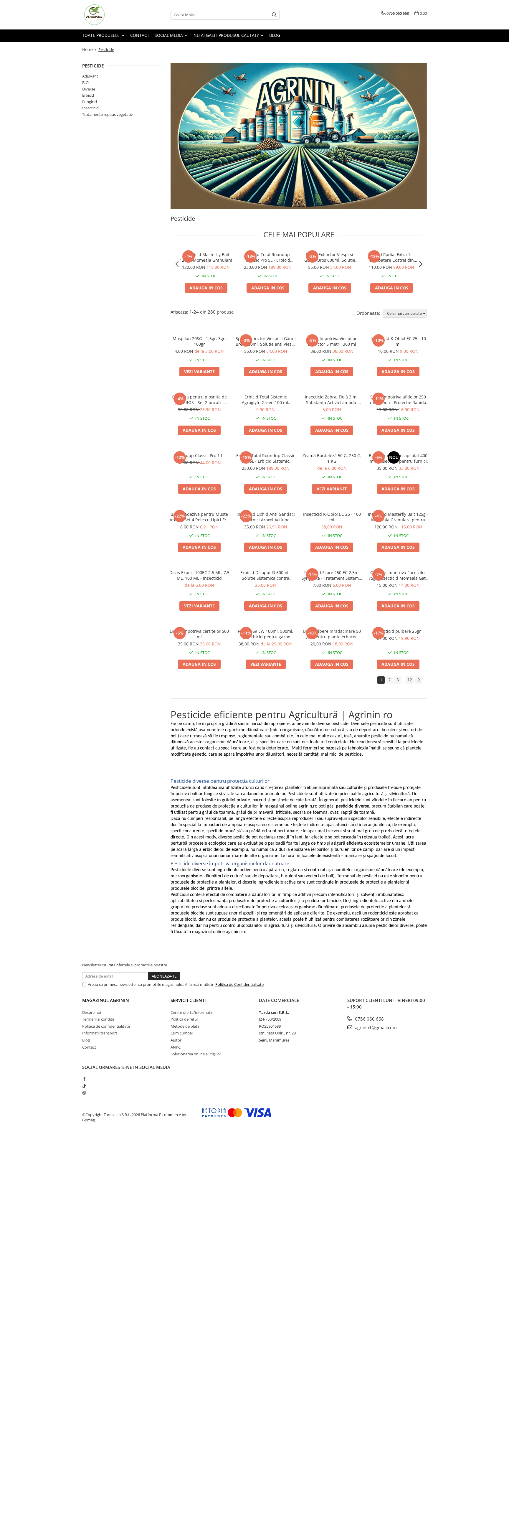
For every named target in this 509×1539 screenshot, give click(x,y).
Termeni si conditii (98, 1019)
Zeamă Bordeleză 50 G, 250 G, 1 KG (332, 458)
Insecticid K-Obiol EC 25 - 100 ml (332, 517)
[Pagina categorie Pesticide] (299, 136)
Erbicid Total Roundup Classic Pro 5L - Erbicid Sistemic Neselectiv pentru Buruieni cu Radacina (268, 257)
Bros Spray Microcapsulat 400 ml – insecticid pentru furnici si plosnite (398, 458)
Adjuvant (90, 76)
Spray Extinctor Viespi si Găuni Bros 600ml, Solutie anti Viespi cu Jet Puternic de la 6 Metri (329, 257)
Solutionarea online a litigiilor (196, 1054)
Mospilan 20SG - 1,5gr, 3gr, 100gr (199, 341)
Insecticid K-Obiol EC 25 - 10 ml (398, 341)
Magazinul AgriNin (105, 1000)
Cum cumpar (182, 1033)
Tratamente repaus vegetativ (107, 114)
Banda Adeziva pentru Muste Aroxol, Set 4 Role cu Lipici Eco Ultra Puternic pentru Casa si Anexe (199, 517)
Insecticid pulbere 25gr (398, 631)
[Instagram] (84, 1092)
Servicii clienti (188, 1000)
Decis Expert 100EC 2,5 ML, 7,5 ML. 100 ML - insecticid (199, 575)
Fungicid (89, 101)
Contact (139, 35)
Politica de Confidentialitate (239, 984)
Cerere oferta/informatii (191, 1012)
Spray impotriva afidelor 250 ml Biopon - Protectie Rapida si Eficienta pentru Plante (398, 399)
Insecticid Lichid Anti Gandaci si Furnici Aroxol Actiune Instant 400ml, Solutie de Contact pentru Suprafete (266, 517)
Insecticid (90, 108)
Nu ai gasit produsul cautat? (227, 35)
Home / (89, 49)
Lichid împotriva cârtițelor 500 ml (199, 634)
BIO (85, 82)
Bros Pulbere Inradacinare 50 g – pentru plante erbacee (332, 634)
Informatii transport (99, 1033)
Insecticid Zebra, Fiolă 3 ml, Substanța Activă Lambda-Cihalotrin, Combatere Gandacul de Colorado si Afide (332, 399)
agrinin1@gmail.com (375, 1027)
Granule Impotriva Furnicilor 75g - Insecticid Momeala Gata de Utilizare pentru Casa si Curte (398, 575)
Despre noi (91, 1012)
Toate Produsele (101, 35)
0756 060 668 (369, 1019)
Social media (169, 35)
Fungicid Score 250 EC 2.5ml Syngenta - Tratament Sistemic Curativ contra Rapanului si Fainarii (332, 575)
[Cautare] (274, 15)
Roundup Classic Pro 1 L (199, 455)
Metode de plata (185, 1026)
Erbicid (88, 95)
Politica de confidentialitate (106, 1026)
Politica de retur (184, 1019)
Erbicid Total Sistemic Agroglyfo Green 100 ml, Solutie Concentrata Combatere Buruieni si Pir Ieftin (265, 399)
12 (409, 680)
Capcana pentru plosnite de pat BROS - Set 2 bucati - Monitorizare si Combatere (199, 399)
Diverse (88, 89)
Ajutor (176, 1040)
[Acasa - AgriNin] (111, 14)
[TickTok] (84, 1086)
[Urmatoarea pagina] (418, 680)
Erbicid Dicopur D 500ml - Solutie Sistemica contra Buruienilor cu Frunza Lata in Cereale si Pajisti (265, 575)
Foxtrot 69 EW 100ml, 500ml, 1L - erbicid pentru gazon (265, 634)
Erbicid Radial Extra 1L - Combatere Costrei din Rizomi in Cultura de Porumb (391, 257)
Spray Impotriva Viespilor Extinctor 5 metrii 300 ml (332, 341)
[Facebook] (84, 1079)
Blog (274, 35)
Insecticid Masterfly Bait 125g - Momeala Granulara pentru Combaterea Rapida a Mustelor (206, 257)
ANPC (176, 1047)
